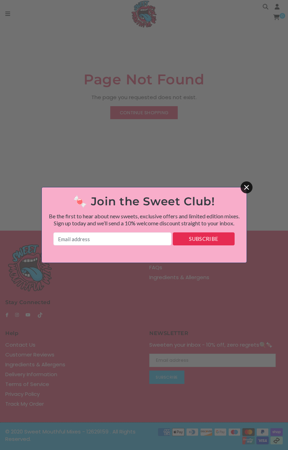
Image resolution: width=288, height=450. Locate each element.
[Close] (247, 187)
